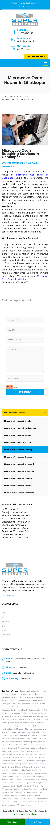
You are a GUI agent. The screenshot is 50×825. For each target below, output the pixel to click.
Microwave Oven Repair (19, 96)
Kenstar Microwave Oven (15, 528)
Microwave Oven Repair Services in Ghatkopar (20, 99)
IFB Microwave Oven (12, 534)
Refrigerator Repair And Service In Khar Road (19, 707)
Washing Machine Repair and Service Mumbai (29, 773)
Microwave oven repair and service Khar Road (28, 735)
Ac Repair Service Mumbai (22, 799)
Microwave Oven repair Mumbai (18, 421)
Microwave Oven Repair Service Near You (24, 751)
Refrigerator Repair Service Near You (17, 719)
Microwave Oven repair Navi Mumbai (20, 428)
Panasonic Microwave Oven (16, 531)
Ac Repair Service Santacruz (25, 802)
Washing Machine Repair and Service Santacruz (20, 780)
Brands (4, 626)
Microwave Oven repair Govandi (18, 485)
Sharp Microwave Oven (14, 524)
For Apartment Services (14, 412)
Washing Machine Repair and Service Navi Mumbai (23, 776)
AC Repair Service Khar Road (13, 795)
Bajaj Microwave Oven (13, 518)
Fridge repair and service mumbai (33, 691)
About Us (5, 617)
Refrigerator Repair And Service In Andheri (18, 694)
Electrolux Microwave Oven (16, 521)
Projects (5, 630)
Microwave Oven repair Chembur (18, 457)
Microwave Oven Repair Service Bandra (17, 726)
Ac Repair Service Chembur (32, 789)
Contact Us (6, 635)
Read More (9, 595)
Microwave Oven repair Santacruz (19, 493)
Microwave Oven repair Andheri (18, 478)
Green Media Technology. (25, 814)
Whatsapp (13, 822)
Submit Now (25, 392)
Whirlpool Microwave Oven (16, 515)
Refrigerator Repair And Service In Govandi (28, 704)
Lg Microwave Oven (12, 509)
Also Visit (5, 621)
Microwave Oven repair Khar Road (19, 471)
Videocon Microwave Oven (15, 537)
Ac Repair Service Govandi (34, 792)
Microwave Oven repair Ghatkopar (19, 450)
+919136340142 (36, 56)
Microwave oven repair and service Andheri (26, 723)
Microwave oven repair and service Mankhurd (19, 738)
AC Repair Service (24, 805)
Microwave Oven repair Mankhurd (19, 464)
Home (4, 96)
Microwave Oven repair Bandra (17, 435)
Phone (38, 822)
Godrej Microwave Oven (14, 512)
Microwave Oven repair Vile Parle (18, 442)
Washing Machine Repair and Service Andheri (19, 754)
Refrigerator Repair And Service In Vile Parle (30, 716)
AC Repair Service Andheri (28, 786)
